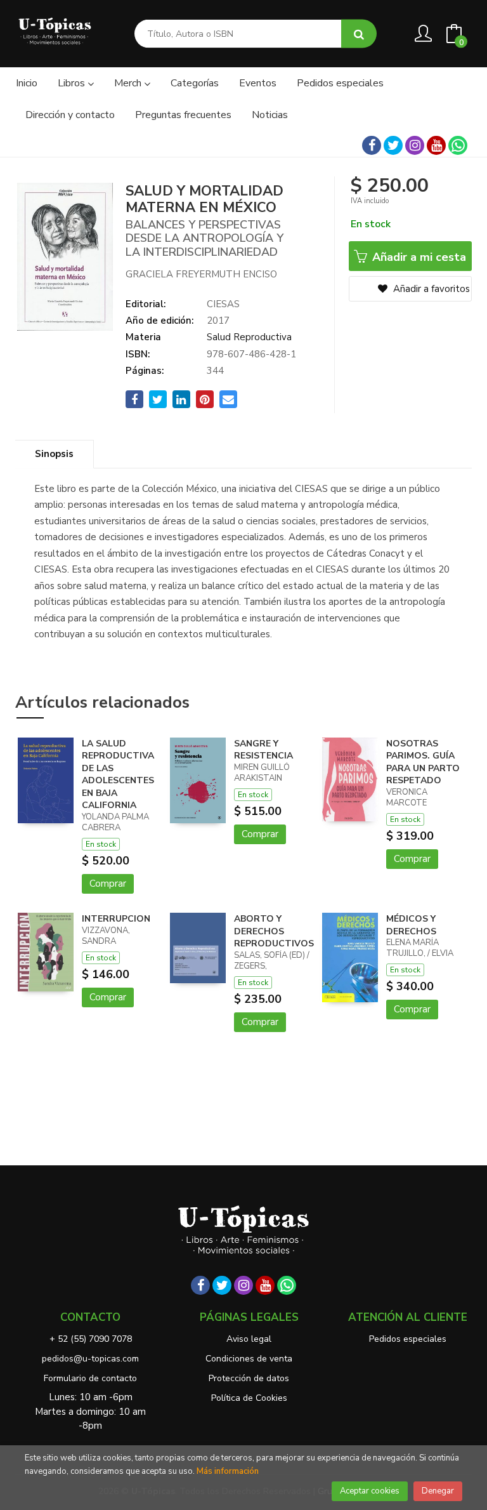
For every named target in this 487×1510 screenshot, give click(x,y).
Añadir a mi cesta (417, 257)
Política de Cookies (249, 1398)
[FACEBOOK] (371, 145)
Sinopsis (54, 453)
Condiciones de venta (248, 1359)
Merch (129, 83)
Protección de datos (249, 1378)
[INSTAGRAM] (414, 145)
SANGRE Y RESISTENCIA (263, 750)
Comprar (107, 883)
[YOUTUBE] (436, 145)
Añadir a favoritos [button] (430, 288)
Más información (228, 1471)
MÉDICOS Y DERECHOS (411, 925)
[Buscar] (359, 34)
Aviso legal (248, 1339)
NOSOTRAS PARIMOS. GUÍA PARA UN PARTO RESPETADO (423, 762)
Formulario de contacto (90, 1378)
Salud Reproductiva (249, 337)
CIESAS (223, 304)
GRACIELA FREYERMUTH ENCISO (201, 274)
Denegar (438, 1491)
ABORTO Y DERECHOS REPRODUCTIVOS (274, 931)
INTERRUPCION (116, 919)
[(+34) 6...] (457, 145)
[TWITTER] (393, 145)
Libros (73, 83)
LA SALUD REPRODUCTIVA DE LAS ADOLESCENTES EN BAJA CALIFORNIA (118, 775)
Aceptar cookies (369, 1491)
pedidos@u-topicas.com (90, 1359)
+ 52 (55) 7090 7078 (90, 1339)
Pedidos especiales (407, 1339)
